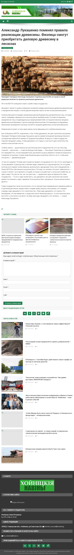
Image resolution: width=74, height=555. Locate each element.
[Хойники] (37, 485)
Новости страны (7, 48)
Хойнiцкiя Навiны (18, 51)
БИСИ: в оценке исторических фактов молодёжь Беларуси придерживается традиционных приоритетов (12, 239)
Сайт (5, 295)
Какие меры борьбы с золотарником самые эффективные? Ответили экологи (48, 325)
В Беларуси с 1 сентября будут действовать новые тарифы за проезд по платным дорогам (49, 361)
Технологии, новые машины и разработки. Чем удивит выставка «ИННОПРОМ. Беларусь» (46, 379)
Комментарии (35, 51)
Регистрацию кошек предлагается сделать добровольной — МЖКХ (48, 343)
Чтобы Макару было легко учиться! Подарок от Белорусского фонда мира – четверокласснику (49, 414)
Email (5, 287)
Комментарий (9, 260)
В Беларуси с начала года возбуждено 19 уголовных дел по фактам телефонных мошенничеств (37, 239)
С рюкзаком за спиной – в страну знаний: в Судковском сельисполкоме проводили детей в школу (47, 432)
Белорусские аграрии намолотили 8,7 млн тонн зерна (45, 449)
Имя (5, 279)
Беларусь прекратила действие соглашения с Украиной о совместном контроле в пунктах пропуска (60, 239)
